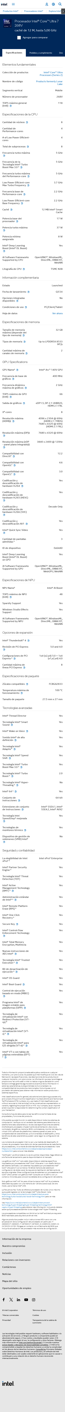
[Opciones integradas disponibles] (17, 300)
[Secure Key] (17, 924)
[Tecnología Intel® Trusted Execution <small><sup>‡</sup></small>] (16, 962)
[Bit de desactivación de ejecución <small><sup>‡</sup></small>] (16, 971)
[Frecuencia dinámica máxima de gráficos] (25, 387)
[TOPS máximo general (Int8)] (10, 105)
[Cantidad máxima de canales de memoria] (26, 353)
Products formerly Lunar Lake (49, 83)
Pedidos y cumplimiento (40, 52)
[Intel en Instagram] (33, 1300)
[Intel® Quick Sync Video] (4, 532)
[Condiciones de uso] (26, 307)
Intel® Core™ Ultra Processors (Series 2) (51, 74)
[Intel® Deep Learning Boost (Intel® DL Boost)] (4, 251)
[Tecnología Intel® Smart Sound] (11, 724)
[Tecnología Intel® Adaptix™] (14, 749)
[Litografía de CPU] (23, 269)
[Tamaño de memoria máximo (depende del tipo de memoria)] (23, 335)
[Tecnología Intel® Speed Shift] (9, 758)
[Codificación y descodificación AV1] (26, 523)
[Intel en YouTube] (26, 1300)
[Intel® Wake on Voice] (27, 731)
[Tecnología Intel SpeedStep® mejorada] (4, 821)
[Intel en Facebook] (3, 1300)
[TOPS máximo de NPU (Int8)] (10, 597)
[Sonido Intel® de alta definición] (15, 740)
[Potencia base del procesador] (17, 221)
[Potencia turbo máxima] (4, 230)
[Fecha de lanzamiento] (28, 291)
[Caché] (11, 209)
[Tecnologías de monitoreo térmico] (25, 830)
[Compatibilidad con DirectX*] (13, 456)
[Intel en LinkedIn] (18, 1300)
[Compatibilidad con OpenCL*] (14, 474)
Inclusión (7, 1253)
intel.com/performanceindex (30, 1342)
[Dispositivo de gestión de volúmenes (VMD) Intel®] (4, 842)
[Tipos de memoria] (24, 341)
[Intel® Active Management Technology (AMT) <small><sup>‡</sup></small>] (12, 890)
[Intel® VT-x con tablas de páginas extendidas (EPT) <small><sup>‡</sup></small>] (5, 1057)
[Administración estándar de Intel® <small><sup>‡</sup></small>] (15, 899)
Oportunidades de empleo (16, 1288)
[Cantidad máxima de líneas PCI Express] (24, 667)
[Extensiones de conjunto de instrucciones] (22, 809)
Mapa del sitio (9, 1281)
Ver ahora (57, 313)
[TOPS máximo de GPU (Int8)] (10, 396)
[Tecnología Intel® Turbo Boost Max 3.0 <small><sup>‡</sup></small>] (21, 767)
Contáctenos (9, 1267)
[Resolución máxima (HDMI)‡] (13, 421)
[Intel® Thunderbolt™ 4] (28, 640)
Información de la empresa (16, 1239)
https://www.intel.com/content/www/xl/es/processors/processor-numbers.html (27, 1150)
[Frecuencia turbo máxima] (4, 155)
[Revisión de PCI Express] (4, 649)
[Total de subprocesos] (27, 146)
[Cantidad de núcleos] (27, 122)
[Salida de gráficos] (24, 403)
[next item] (63, 11)
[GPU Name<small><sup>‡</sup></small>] (17, 369)
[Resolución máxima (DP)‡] (4, 435)
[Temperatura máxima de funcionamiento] (21, 693)
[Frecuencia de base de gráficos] (13, 378)
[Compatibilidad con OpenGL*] (14, 465)
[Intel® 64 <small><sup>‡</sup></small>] (15, 791)
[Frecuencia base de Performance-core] (24, 194)
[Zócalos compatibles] (27, 684)
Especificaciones (14, 52)
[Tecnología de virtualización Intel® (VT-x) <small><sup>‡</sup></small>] (8, 1034)
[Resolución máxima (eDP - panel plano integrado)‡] (4, 447)
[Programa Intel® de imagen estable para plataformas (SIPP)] (24, 1007)
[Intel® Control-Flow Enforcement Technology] (4, 935)
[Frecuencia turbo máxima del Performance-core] (28, 176)
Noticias (6, 1274)
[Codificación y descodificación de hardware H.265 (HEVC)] (4, 500)
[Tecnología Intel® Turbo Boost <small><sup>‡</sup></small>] (12, 776)
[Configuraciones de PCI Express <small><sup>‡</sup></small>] (14, 658)
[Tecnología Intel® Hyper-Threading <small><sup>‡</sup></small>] (17, 785)
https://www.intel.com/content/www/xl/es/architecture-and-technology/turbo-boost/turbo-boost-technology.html (25, 1195)
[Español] (53, 4)
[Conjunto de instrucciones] (19, 800)
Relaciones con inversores (16, 1260)
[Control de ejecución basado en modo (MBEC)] (4, 996)
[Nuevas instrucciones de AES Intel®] (15, 953)
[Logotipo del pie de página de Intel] (8, 1383)
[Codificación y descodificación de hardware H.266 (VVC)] (4, 514)
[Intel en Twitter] (11, 1300)
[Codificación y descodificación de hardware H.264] (22, 486)
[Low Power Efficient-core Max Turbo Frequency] (28, 185)
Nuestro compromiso (13, 1246)
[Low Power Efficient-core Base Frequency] (22, 203)
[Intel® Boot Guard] (23, 984)
